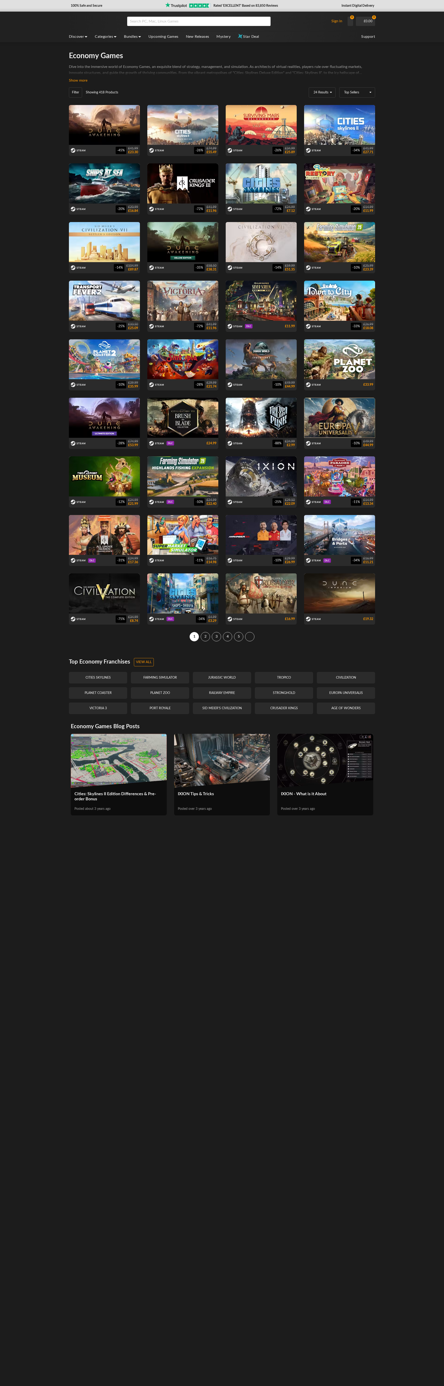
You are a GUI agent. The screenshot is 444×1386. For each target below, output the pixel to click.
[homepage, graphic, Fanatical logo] (94, 21)
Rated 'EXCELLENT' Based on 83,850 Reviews (245, 5)
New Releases (197, 36)
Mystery (223, 36)
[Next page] (249, 636)
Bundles (131, 36)
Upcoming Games (163, 36)
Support (368, 36)
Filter (75, 92)
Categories (104, 36)
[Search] (265, 21)
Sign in (336, 21)
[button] (86, 5)
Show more (78, 80)
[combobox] (227, 21)
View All (144, 662)
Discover (76, 36)
